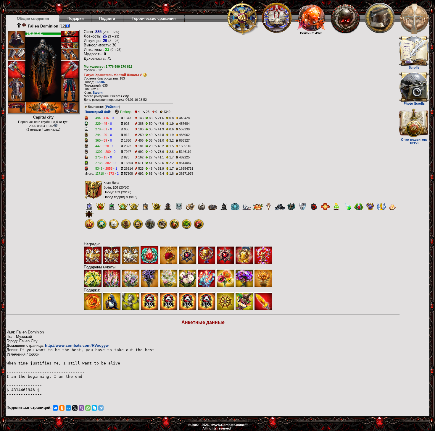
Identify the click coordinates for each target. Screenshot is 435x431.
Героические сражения (154, 18)
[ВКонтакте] (55, 408)
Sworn (98, 92)
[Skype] (94, 408)
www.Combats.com (227, 425)
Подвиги (107, 18)
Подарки (75, 18)
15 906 (100, 82)
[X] (75, 408)
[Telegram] (101, 408)
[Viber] (81, 408)
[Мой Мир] (68, 408)
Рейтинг (112, 106)
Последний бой (97, 112)
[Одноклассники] (62, 408)
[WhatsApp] (88, 408)
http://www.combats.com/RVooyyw (77, 345)
